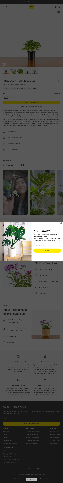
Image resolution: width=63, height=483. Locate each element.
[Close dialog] (61, 223)
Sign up (47, 250)
